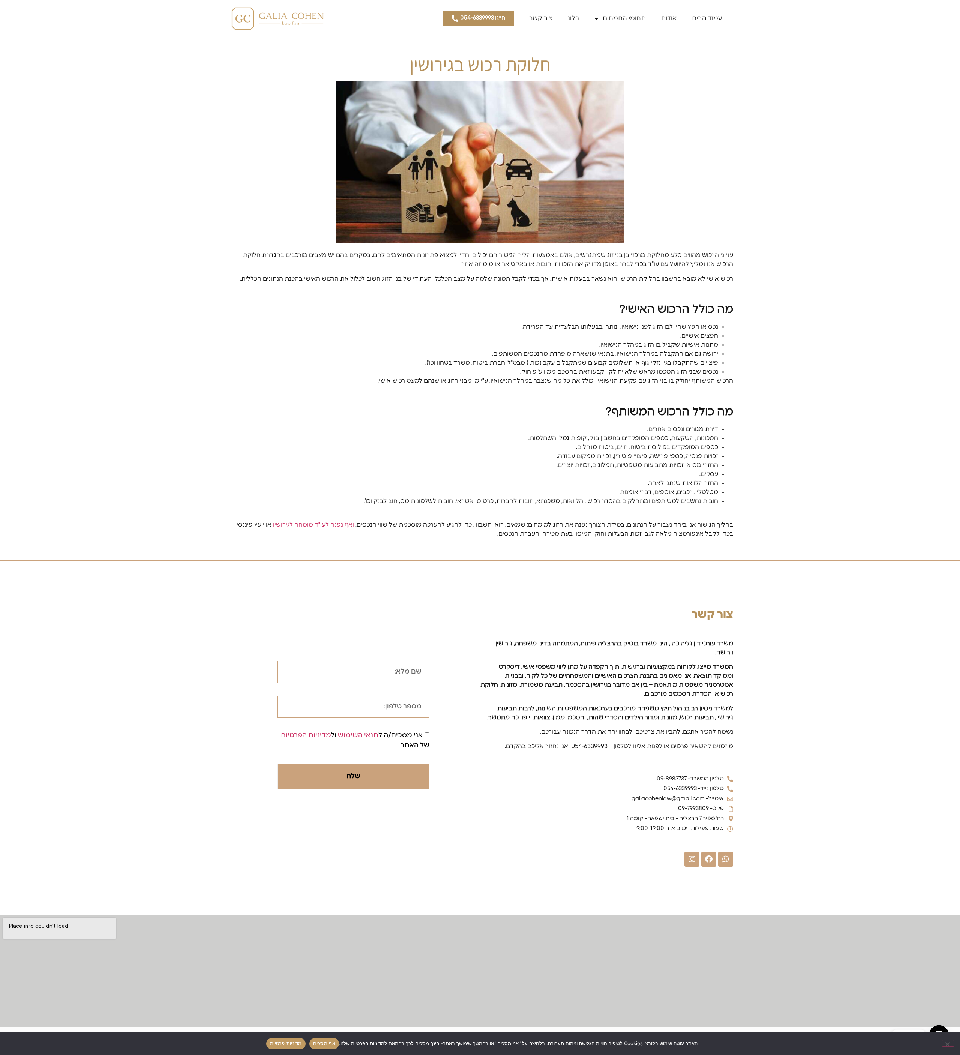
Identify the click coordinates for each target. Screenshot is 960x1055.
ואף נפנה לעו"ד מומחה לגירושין (313, 525)
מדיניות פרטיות (286, 1043)
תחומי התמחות (624, 18)
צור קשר (540, 18)
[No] (948, 1043)
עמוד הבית (707, 18)
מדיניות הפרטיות (305, 735)
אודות (668, 18)
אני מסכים (324, 1043)
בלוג (573, 18)
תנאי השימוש (358, 735)
